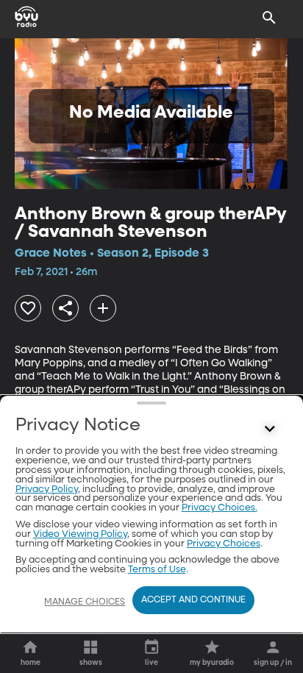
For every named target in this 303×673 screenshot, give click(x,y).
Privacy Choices (223, 544)
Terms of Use (157, 569)
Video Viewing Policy (80, 534)
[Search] (269, 17)
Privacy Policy (46, 489)
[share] (65, 308)
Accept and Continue (193, 600)
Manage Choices (84, 602)
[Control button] (269, 428)
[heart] (28, 308)
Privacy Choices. (219, 508)
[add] (103, 308)
